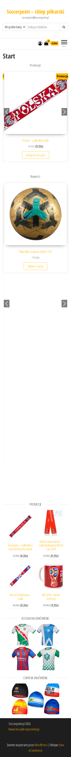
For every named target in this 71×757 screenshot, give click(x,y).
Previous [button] (6, 112)
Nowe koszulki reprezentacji (24, 729)
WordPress (41, 745)
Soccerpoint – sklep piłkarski (35, 11)
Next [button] (64, 112)
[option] (35, 118)
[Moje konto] (40, 43)
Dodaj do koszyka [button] (35, 155)
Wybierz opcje (35, 266)
